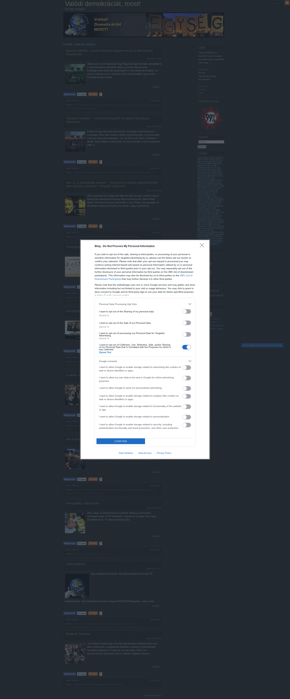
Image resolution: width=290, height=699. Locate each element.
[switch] (186, 311)
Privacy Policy (164, 453)
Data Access (145, 453)
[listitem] (145, 304)
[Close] (203, 246)
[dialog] (145, 349)
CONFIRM (121, 441)
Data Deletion (126, 453)
